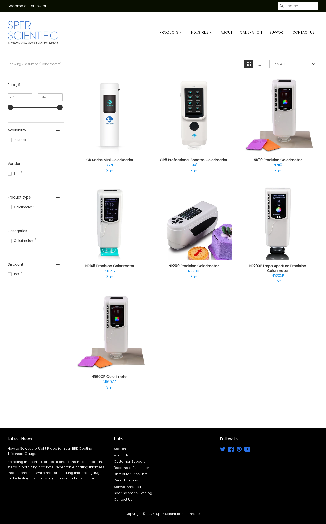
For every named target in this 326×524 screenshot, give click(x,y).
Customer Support (129, 461)
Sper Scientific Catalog (133, 493)
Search (120, 449)
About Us (121, 455)
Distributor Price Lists (130, 474)
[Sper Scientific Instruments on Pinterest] (239, 450)
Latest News (20, 439)
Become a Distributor (27, 5)
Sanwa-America (127, 487)
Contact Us (123, 499)
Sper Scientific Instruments (178, 514)
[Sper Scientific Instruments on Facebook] (231, 450)
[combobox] (298, 6)
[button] (248, 64)
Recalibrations (126, 480)
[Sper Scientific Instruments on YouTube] (247, 450)
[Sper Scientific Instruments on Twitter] (222, 450)
